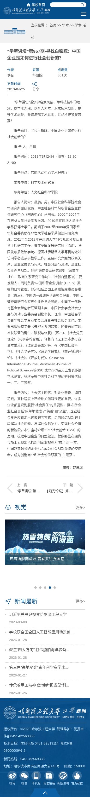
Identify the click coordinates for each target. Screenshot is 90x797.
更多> (80, 508)
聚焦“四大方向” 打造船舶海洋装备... (39, 650)
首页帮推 (77, 783)
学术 (65, 25)
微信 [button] (24, 783)
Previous (11, 553)
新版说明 (63, 783)
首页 (53, 25)
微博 (12, 783)
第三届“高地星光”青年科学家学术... (38, 667)
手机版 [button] (36, 783)
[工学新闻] (27, 10)
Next (79, 553)
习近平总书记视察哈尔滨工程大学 (38, 614)
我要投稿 (49, 783)
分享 (35, 89)
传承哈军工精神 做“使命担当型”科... (39, 685)
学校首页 (38, 5)
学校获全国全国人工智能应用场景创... (41, 632)
